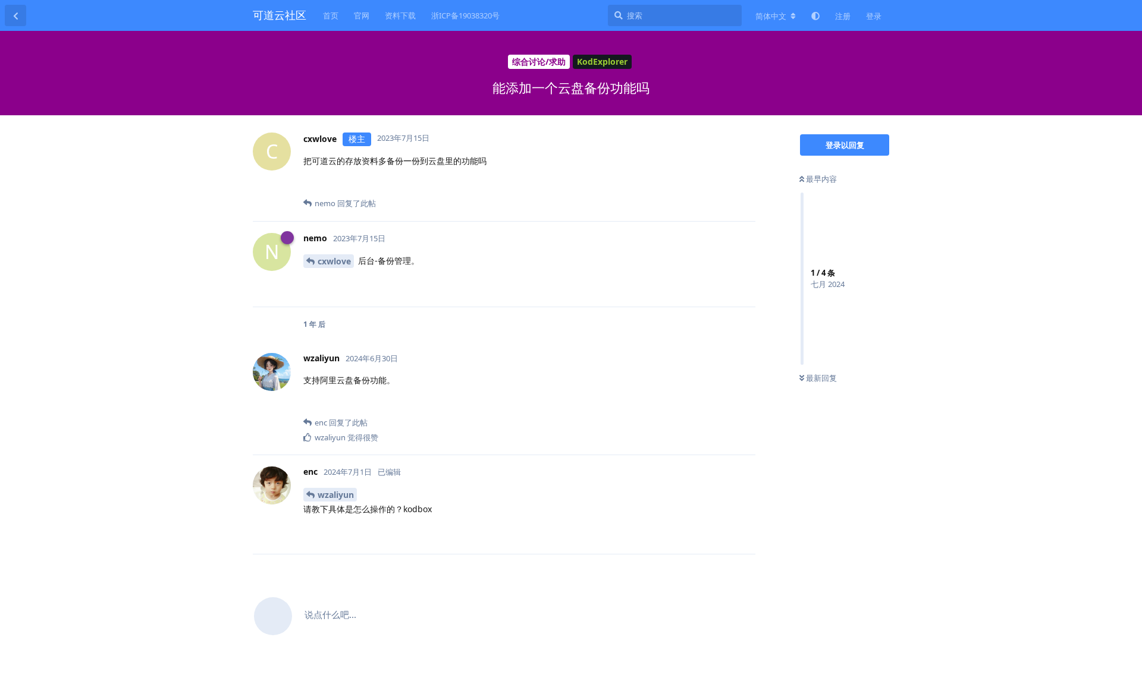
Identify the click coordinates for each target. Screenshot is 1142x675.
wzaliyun (336, 494)
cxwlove (334, 261)
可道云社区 (279, 15)
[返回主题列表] (15, 15)
